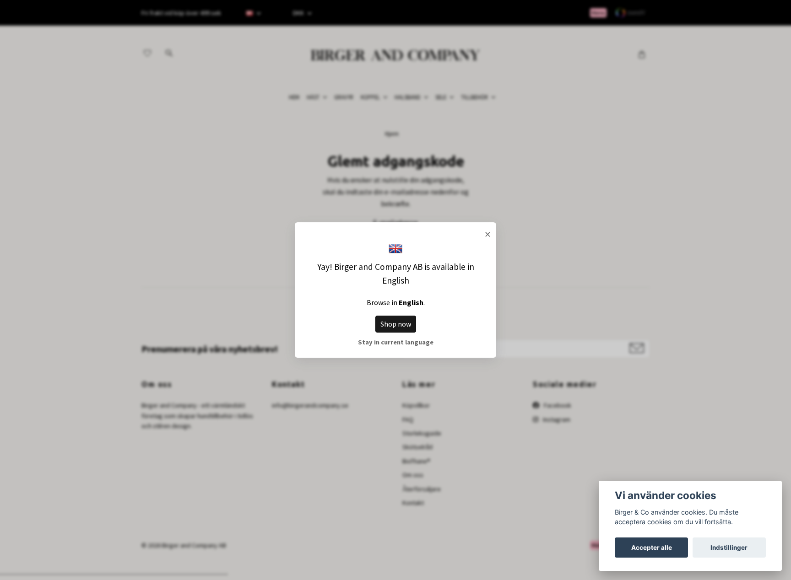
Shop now (395, 323)
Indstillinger (729, 547)
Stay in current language (395, 342)
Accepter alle (651, 547)
